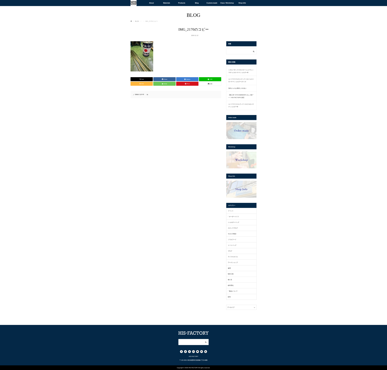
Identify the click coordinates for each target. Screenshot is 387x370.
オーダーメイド (234, 216)
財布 (229, 297)
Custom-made (212, 3)
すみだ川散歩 (232, 234)
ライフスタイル (233, 257)
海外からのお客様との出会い (237, 88)
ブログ (230, 251)
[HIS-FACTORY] (134, 3)
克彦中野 (141, 94)
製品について (233, 291)
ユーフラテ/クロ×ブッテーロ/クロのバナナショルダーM (241, 105)
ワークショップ (233, 262)
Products (181, 3)
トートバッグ (232, 245)
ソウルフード (232, 239)
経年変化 (231, 285)
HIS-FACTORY (193, 367)
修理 (229, 268)
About (151, 3)
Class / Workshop (227, 3)
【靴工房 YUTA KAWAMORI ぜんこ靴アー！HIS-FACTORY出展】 (240, 96)
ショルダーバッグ (233, 222)
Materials (166, 3)
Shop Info (242, 3)
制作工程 (231, 274)
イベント (231, 211)
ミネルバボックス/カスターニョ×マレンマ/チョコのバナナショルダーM (241, 71)
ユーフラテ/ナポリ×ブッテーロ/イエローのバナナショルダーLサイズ (241, 80)
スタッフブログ (233, 228)
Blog (197, 3)
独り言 (230, 279)
